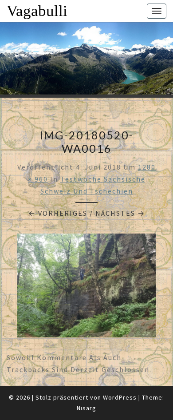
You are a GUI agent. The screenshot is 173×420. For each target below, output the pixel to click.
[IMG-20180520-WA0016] (86, 288)
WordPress (120, 397)
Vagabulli (37, 11)
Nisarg (86, 408)
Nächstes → (120, 213)
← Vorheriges (57, 213)
